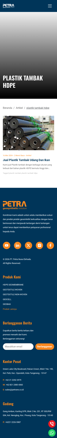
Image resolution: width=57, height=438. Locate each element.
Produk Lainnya (10, 309)
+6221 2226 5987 (13, 422)
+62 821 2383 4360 (14, 385)
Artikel (19, 107)
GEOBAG (7, 304)
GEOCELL (7, 299)
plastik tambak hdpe (29, 173)
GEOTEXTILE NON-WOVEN (15, 294)
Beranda (7, 107)
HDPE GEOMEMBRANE (13, 285)
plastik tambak (15, 173)
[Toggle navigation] (50, 6)
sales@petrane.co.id (14, 389)
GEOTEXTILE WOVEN (12, 289)
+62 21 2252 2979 (13, 380)
